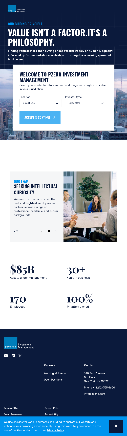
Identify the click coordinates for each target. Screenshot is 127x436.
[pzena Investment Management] (19, 343)
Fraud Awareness (13, 414)
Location (25, 97)
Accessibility (51, 414)
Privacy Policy (55, 430)
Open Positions (53, 379)
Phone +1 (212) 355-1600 (99, 387)
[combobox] (41, 103)
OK (116, 426)
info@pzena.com (94, 393)
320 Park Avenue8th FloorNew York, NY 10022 (96, 377)
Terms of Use (11, 408)
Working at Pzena (55, 373)
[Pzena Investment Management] (17, 8)
